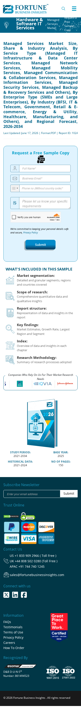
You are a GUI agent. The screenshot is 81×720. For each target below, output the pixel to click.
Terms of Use (13, 632)
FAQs (7, 622)
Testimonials (12, 627)
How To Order (13, 648)
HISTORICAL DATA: (20, 462)
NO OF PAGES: (60, 462)
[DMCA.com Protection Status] (11, 515)
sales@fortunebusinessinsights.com (37, 575)
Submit (40, 244)
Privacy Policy (30, 232)
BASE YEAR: (60, 452)
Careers (9, 642)
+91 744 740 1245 (31, 566)
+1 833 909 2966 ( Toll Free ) (35, 555)
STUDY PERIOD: (20, 452)
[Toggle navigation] (74, 8)
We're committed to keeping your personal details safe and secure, (39, 230)
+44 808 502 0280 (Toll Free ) (36, 561)
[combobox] (15, 188)
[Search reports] (63, 8)
